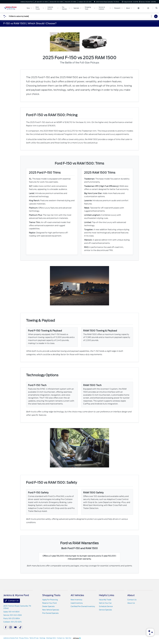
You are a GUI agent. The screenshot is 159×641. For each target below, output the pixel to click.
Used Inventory (77, 603)
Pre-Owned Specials (50, 613)
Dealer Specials (48, 606)
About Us (131, 603)
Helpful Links (106, 595)
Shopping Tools (51, 595)
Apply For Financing (50, 600)
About (131, 595)
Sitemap (42, 638)
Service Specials (105, 610)
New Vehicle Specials (50, 610)
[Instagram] (10, 627)
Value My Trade (105, 600)
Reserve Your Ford (49, 603)
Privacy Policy (24, 638)
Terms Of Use (34, 638)
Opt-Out (68, 638)
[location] (94, 1)
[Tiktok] (20, 627)
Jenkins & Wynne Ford (10, 638)
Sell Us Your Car (105, 603)
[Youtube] (15, 627)
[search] (156, 8)
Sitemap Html (51, 638)
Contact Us (13, 601)
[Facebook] (5, 627)
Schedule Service (106, 606)
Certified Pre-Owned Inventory (83, 606)
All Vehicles (77, 595)
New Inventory (76, 600)
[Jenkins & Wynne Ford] (13, 8)
